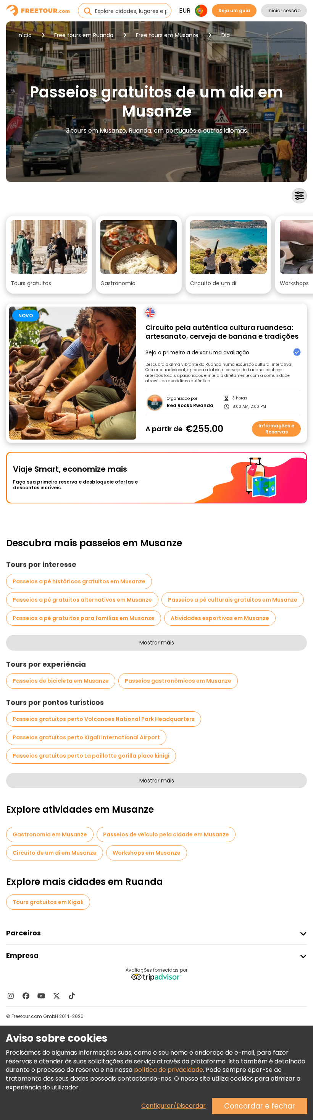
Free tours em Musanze (167, 35)
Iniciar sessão (284, 10)
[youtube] (41, 995)
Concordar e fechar (259, 1106)
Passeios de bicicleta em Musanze (61, 681)
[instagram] (10, 995)
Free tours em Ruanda (83, 35)
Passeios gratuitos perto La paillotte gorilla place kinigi (91, 756)
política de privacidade (168, 1069)
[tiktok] (71, 995)
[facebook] (26, 995)
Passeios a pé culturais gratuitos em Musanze (232, 600)
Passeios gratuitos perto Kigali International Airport (86, 737)
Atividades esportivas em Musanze (220, 618)
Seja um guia (234, 10)
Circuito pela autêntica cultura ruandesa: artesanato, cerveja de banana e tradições (221, 332)
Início (25, 35)
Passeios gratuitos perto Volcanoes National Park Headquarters (104, 719)
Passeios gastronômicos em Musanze (178, 681)
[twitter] (56, 995)
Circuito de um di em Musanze (55, 853)
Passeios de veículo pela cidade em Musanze (166, 834)
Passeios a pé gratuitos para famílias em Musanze (84, 618)
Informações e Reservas (276, 428)
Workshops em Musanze (147, 853)
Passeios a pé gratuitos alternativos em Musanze (82, 600)
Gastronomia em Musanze (50, 834)
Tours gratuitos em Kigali (48, 902)
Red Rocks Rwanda (190, 405)
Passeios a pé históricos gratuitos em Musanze (79, 581)
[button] (49, 255)
